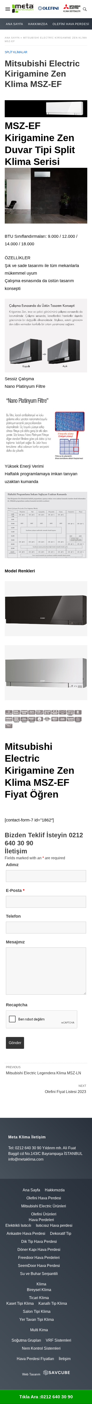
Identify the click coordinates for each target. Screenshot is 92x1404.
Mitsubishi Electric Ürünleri (43, 1206)
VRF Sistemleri (58, 1340)
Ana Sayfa (14, 24)
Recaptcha (16, 1004)
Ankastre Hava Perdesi (26, 1233)
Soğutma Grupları (26, 1340)
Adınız (12, 864)
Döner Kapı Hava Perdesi (38, 1250)
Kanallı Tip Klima (52, 1303)
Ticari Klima (39, 1298)
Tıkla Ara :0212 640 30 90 (46, 1396)
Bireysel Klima (39, 1290)
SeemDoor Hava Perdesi (39, 1266)
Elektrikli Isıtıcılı (18, 1225)
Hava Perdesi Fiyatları (35, 1359)
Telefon (13, 916)
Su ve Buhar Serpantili (39, 1274)
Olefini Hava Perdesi (71, 24)
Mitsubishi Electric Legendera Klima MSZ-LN (43, 1073)
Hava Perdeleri (41, 1220)
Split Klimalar (16, 52)
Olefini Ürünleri (43, 1214)
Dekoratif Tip (60, 1233)
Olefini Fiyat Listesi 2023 (65, 1092)
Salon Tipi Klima (36, 1311)
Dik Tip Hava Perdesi (39, 1242)
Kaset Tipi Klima (20, 1303)
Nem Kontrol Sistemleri (41, 1348)
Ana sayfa (12, 37)
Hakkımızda (38, 24)
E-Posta (15, 890)
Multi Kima (39, 1330)
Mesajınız (15, 942)
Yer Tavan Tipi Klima (36, 1320)
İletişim (65, 1359)
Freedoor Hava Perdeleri (39, 1258)
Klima (41, 1284)
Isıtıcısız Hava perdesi (54, 1225)
